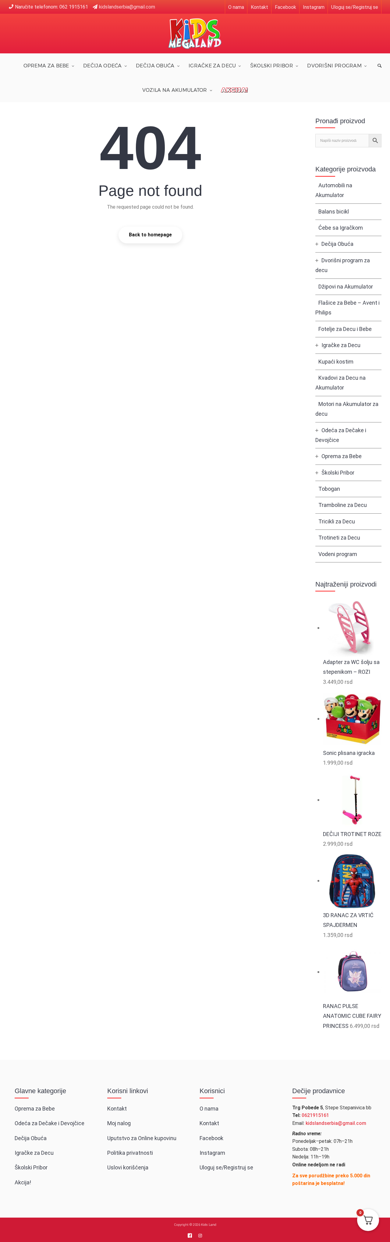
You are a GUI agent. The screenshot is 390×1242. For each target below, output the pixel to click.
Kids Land (208, 1225)
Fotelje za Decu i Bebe (345, 329)
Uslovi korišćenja (127, 1167)
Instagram (313, 7)
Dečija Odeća (102, 65)
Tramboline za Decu (342, 505)
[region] (79, 1194)
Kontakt (259, 7)
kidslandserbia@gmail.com (127, 7)
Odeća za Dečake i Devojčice (49, 1123)
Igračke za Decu (212, 65)
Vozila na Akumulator (174, 90)
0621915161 (315, 1115)
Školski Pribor (271, 65)
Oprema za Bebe (46, 65)
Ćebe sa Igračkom (340, 227)
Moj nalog (119, 1123)
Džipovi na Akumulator (345, 286)
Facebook (285, 7)
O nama (236, 7)
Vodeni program (337, 554)
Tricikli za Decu (336, 521)
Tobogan (329, 489)
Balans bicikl (333, 211)
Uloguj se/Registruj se (354, 7)
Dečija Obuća (155, 65)
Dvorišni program (334, 65)
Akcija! (234, 90)
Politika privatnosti (130, 1153)
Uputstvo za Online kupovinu (141, 1138)
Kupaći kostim (335, 361)
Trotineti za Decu (339, 537)
